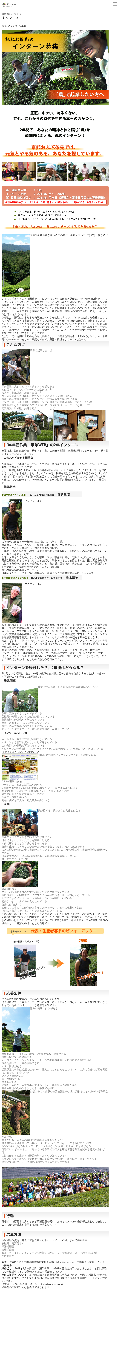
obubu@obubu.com (51, 1284)
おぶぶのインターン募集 (14, 26)
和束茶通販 (6, 14)
